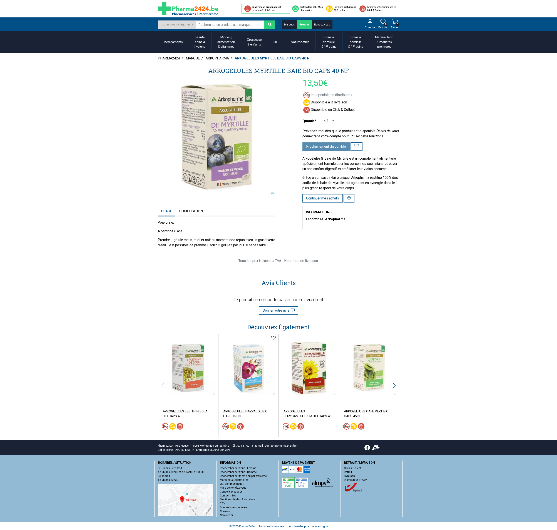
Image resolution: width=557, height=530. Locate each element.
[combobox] (177, 24)
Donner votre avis (277, 310)
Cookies (225, 511)
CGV (222, 503)
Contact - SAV (228, 495)
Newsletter (226, 515)
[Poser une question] (349, 198)
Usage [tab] (166, 211)
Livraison (349, 476)
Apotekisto (308, 526)
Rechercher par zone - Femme (238, 468)
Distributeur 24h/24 (355, 479)
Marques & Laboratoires (234, 479)
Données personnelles (233, 507)
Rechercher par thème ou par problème (243, 476)
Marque (193, 58)
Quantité (309, 121)
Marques (289, 24)
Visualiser (190, 398)
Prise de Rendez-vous (233, 487)
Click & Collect (352, 468)
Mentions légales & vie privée (237, 499)
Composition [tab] (191, 211)
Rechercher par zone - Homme (238, 472)
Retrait (348, 472)
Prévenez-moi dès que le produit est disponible (339, 131)
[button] (394, 385)
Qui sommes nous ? (232, 483)
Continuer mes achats (322, 198)
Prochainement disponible (326, 146)
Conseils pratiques (231, 491)
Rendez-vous (322, 24)
